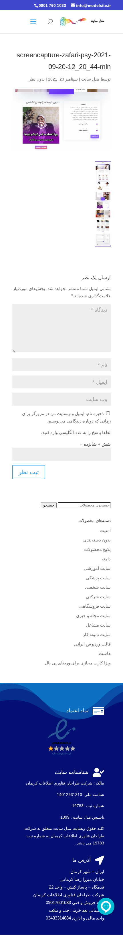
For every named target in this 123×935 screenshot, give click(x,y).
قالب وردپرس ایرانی (92, 643)
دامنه (106, 558)
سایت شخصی (98, 587)
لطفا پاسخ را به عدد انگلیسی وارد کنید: (76, 432)
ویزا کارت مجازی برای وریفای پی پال (78, 662)
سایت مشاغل (98, 625)
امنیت (105, 530)
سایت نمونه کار (97, 634)
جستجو (48, 505)
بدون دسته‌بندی (97, 539)
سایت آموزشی (97, 568)
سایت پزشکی (98, 577)
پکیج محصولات (97, 549)
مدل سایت (90, 79)
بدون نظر (37, 79)
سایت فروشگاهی (95, 606)
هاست (105, 653)
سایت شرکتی (98, 596)
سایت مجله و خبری (93, 615)
